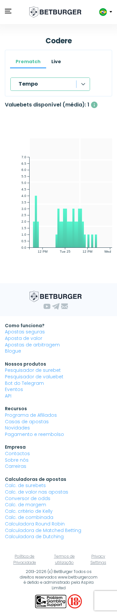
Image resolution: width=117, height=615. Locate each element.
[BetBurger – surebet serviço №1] (55, 12)
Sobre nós (17, 460)
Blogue (13, 351)
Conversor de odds (27, 498)
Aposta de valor (23, 338)
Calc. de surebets (25, 485)
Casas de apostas (27, 421)
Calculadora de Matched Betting (43, 530)
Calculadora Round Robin (35, 524)
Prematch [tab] (28, 61)
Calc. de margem (25, 504)
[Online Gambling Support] (51, 601)
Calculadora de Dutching (34, 536)
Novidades (17, 428)
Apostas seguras (25, 331)
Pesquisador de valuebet (34, 376)
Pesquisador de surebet (33, 370)
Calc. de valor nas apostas (36, 492)
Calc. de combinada (29, 517)
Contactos (17, 453)
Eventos (14, 389)
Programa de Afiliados (31, 415)
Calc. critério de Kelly (29, 511)
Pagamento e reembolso (34, 434)
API (8, 396)
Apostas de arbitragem (32, 345)
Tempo (28, 84)
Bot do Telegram (24, 383)
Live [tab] (56, 61)
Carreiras (15, 466)
